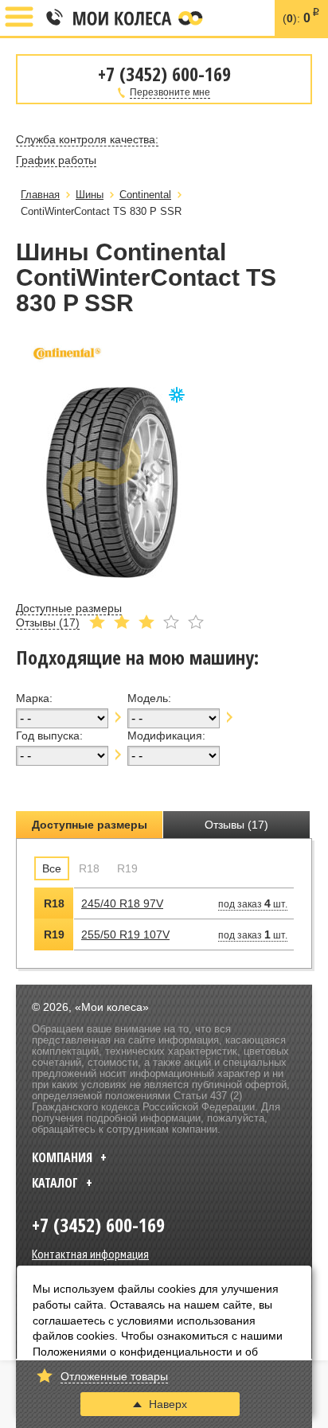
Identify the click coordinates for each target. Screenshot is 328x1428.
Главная (40, 195)
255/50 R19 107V (125, 934)
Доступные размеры (89, 824)
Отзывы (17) (236, 824)
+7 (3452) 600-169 (53, 18)
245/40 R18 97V (122, 903)
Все (51, 868)
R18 (89, 868)
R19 (127, 868)
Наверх (168, 1404)
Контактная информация (90, 1254)
